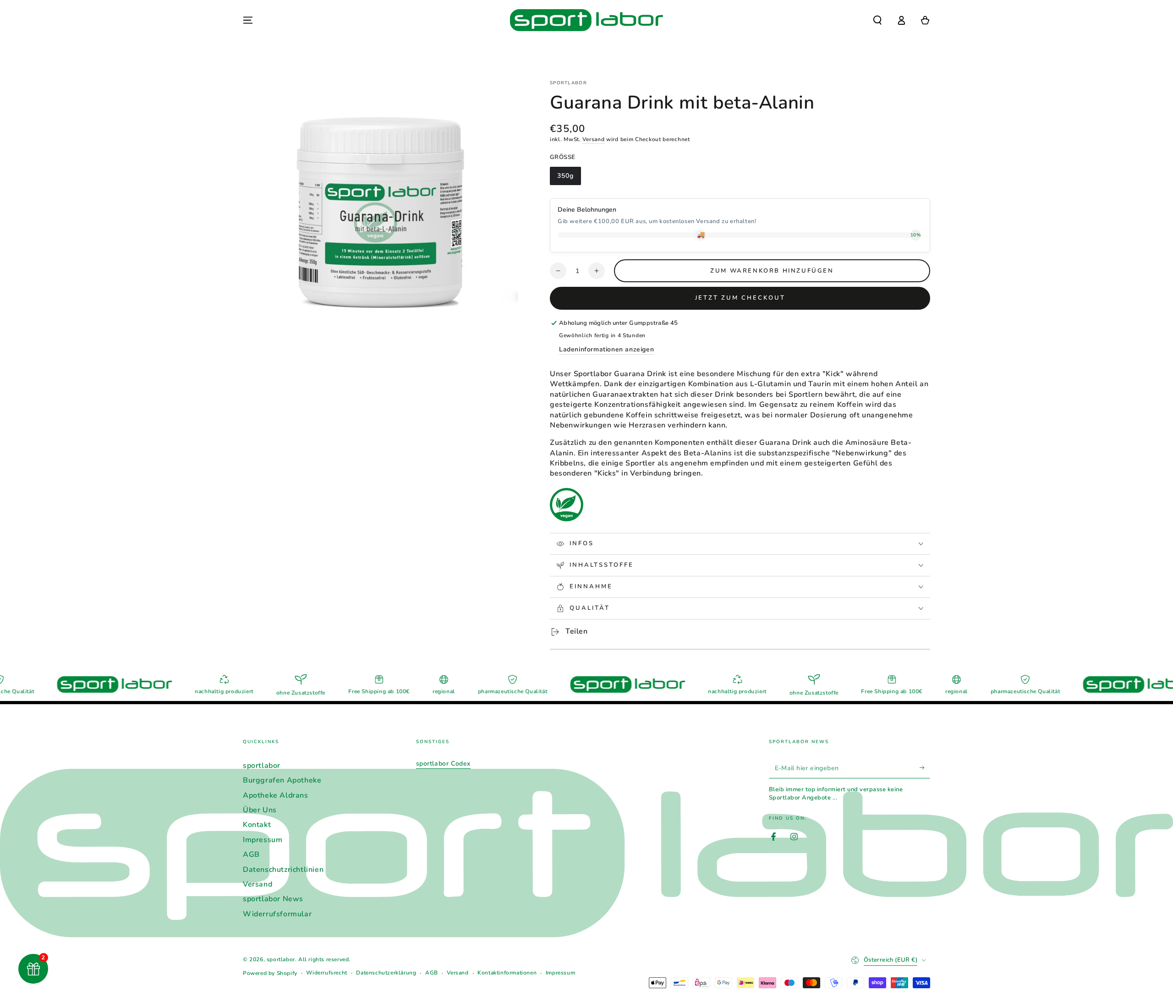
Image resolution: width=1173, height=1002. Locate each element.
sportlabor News (273, 899)
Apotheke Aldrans (275, 795)
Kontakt (257, 825)
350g (569, 178)
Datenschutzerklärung (386, 972)
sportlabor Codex (443, 763)
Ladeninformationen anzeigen (606, 349)
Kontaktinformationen (507, 972)
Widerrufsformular (277, 914)
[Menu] (248, 20)
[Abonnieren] (925, 768)
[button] (877, 20)
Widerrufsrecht (326, 972)
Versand (593, 139)
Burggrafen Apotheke (282, 780)
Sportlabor (568, 83)
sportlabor (261, 766)
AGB (251, 854)
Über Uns (260, 810)
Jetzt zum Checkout (740, 298)
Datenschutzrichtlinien (283, 870)
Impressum (262, 840)
